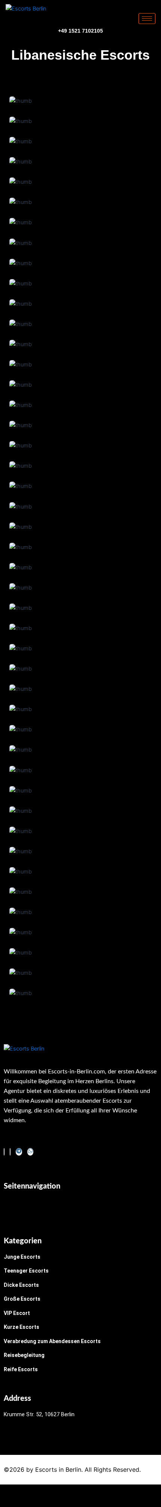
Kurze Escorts (21, 1327)
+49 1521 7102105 (80, 31)
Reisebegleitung (24, 1355)
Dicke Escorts (21, 1285)
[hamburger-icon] (147, 18)
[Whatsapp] (30, 1152)
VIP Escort (17, 1313)
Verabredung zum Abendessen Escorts (52, 1341)
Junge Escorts (22, 1257)
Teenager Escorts (26, 1271)
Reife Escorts (21, 1369)
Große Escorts (22, 1299)
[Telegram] (19, 1152)
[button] (80, 1207)
